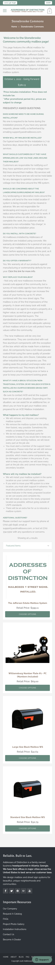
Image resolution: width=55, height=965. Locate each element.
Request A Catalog (12, 913)
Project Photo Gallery (13, 924)
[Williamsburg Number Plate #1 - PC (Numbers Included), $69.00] (27, 647)
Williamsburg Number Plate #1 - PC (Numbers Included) (27, 675)
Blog (21, 957)
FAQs (5, 919)
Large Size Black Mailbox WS (27, 747)
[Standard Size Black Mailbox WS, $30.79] (27, 791)
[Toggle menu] (5, 10)
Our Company (10, 908)
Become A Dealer (12, 939)
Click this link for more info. (21, 271)
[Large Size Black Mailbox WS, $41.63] (27, 721)
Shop (48, 3)
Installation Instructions (14, 929)
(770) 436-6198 (10, 3)
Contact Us (8, 934)
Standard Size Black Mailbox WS (27, 817)
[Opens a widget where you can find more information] (42, 960)
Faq (27, 957)
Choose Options (27, 614)
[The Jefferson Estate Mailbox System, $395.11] (27, 577)
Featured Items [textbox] (13, 546)
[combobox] (27, 545)
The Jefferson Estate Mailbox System (27, 603)
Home (5, 957)
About (14, 957)
